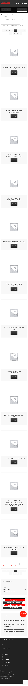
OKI (5, 587)
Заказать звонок (22, 9)
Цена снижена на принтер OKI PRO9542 (14, 624)
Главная (4, 14)
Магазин (9, 14)
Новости (6, 659)
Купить (14, 72)
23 (18, 33)
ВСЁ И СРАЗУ (7, 626)
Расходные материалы (17, 14)
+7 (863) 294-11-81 (21, 3)
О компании (7, 662)
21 (10, 33)
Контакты (6, 665)
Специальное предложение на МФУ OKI (14, 629)
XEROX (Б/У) (7, 589)
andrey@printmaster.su (8, 676)
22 (14, 33)
